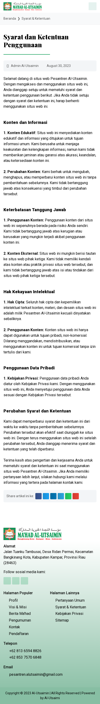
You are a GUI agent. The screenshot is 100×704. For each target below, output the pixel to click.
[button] (38, 496)
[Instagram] (16, 581)
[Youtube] (24, 581)
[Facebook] (7, 581)
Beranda (9, 18)
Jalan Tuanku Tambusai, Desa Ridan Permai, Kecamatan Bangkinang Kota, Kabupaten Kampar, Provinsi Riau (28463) (48, 557)
